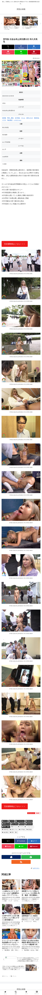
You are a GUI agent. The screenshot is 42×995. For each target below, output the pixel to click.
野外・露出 (10, 118)
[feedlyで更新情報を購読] (30, 857)
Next (41, 24)
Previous (1, 24)
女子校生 (17, 118)
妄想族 (4, 118)
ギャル (23, 118)
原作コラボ (29, 118)
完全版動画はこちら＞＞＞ (14, 244)
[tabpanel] (11, 23)
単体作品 (36, 118)
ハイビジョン (17, 120)
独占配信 (9, 120)
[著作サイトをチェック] (11, 857)
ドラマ (4, 120)
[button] (38, 534)
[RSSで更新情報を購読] (21, 862)
